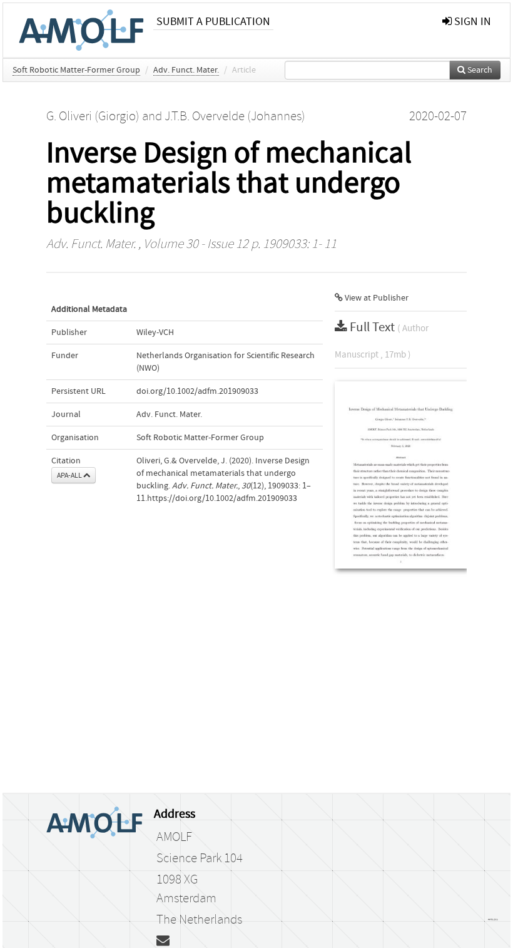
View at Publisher (376, 298)
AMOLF (174, 837)
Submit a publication (213, 21)
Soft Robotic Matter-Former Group (76, 70)
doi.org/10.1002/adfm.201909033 (197, 391)
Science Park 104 (199, 858)
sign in (471, 21)
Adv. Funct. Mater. (186, 70)
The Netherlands (199, 919)
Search (478, 70)
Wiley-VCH (155, 332)
